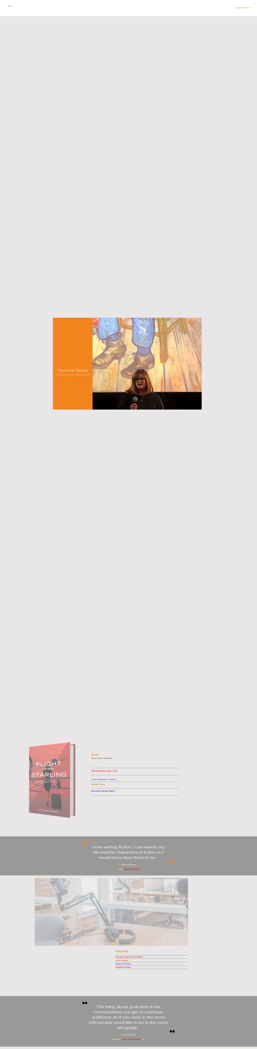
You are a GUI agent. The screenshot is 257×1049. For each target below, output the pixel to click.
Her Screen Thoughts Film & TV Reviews (129, 957)
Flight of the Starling (131, 869)
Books (95, 754)
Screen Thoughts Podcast (131, 1039)
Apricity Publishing (121, 960)
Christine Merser (242, 8)
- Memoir (98, 784)
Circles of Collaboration (123, 964)
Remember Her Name (123, 967)
